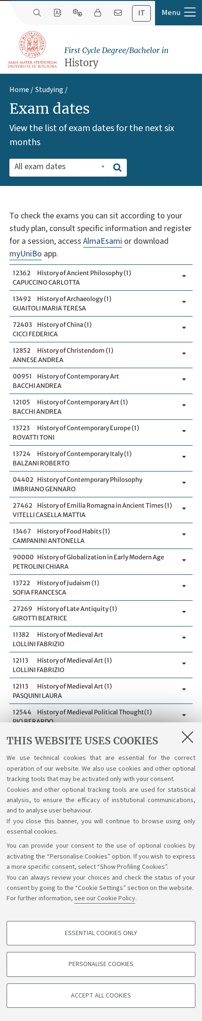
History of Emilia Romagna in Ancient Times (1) (92, 510)
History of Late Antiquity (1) (65, 613)
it (141, 13)
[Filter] (117, 168)
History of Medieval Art (58, 639)
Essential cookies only (101, 933)
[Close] (187, 736)
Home (19, 90)
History (116, 57)
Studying (49, 90)
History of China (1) (52, 329)
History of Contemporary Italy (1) (72, 458)
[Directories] (57, 13)
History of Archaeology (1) (62, 303)
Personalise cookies (101, 964)
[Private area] (97, 13)
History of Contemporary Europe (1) (76, 432)
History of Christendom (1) (63, 355)
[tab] (141, 13)
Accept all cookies (101, 995)
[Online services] (77, 13)
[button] (178, 12)
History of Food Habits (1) (61, 536)
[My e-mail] (118, 13)
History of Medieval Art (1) (62, 665)
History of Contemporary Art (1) (70, 407)
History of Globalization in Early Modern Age (88, 562)
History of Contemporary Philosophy (77, 484)
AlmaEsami (102, 241)
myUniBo (25, 254)
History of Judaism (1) (56, 587)
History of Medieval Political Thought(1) (82, 717)
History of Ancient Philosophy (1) (72, 277)
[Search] (37, 13)
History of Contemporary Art (66, 381)
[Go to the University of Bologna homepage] (33, 50)
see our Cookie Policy (104, 898)
